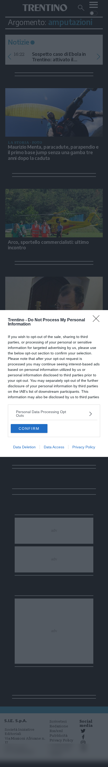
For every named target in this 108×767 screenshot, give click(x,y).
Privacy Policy (83, 447)
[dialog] (54, 383)
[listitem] (54, 413)
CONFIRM (29, 428)
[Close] (98, 320)
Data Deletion (24, 447)
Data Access (54, 447)
